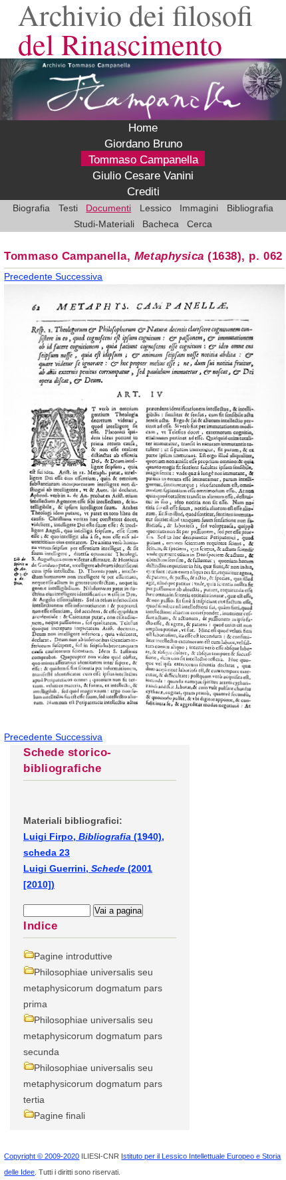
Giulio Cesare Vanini (143, 175)
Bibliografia (250, 208)
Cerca (199, 224)
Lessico (156, 208)
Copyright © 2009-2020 (41, 1156)
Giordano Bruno (143, 144)
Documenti (108, 208)
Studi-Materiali (104, 224)
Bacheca (160, 224)
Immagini (199, 208)
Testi (68, 208)
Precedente (29, 276)
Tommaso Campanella (143, 159)
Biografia (31, 208)
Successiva (78, 276)
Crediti (143, 191)
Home (143, 128)
